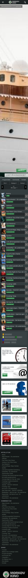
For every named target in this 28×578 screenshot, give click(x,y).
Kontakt (24, 179)
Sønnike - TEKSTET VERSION (10, 485)
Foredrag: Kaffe (6, 483)
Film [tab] (5, 183)
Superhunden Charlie (7, 473)
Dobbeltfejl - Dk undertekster (9, 471)
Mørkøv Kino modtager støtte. (10, 551)
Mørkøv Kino (12, 2)
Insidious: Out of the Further (9, 462)
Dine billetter (5, 561)
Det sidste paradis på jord (9, 477)
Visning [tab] (22, 183)
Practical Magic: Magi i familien (10, 466)
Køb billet (21, 170)
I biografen (5, 557)
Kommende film (6, 555)
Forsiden (4, 550)
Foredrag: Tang (6, 486)
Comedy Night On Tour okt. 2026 (11, 479)
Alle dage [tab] (13, 187)
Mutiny (3, 454)
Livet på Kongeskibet (16, 175)
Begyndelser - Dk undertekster (10, 498)
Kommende (16, 179)
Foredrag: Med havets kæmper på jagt (12, 475)
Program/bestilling (7, 553)
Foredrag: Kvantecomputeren (10, 481)
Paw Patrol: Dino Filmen (8, 460)
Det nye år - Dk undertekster (9, 488)
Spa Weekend (6, 464)
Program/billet (6, 179)
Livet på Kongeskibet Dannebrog (11, 470)
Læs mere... (7, 392)
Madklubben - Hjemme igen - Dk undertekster (14, 492)
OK (5, 375)
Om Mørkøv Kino (6, 559)
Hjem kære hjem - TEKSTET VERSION (12, 490)
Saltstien (4, 458)
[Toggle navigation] (25, 2)
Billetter (17, 409)
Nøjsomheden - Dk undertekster (10, 456)
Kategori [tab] (13, 183)
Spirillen (4, 468)
